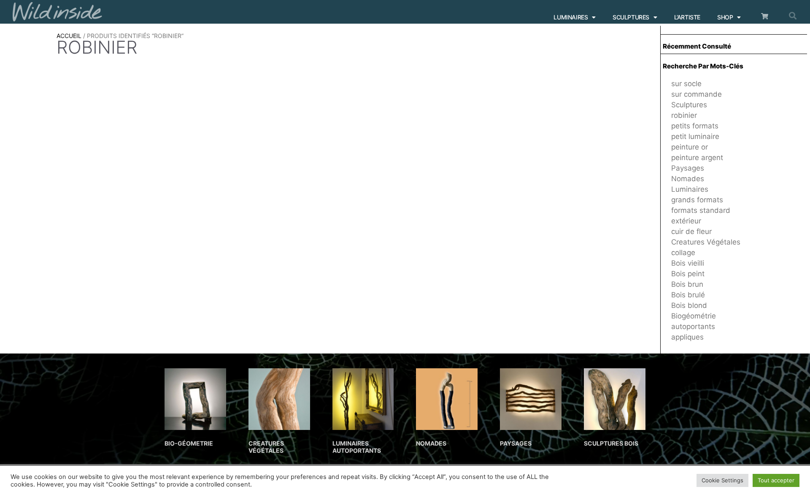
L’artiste (687, 17)
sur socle (686, 83)
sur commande (696, 94)
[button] (792, 15)
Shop (725, 17)
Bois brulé (688, 295)
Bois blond (689, 305)
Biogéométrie (693, 316)
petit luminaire (695, 136)
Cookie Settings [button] (722, 480)
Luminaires (571, 17)
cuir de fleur (691, 231)
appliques (687, 337)
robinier (684, 115)
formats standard (700, 210)
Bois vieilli (687, 263)
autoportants (693, 326)
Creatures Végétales (705, 242)
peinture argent (697, 157)
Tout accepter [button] (776, 480)
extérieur (686, 221)
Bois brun (687, 284)
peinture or (689, 147)
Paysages (687, 168)
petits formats (694, 126)
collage (683, 252)
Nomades (687, 178)
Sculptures (631, 17)
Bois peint (688, 273)
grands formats (697, 200)
